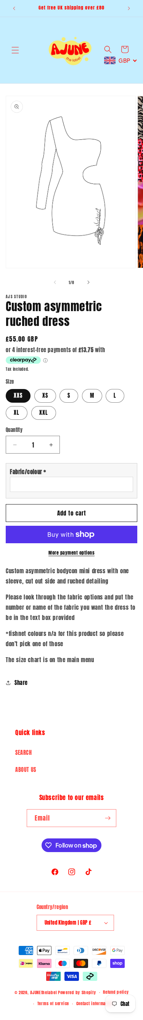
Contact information (94, 1003)
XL (16, 413)
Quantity (14, 429)
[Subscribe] (107, 818)
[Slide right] (88, 282)
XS (45, 396)
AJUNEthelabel (43, 992)
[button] (15, 50)
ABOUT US (25, 770)
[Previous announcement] (14, 8)
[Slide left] (55, 282)
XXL (43, 413)
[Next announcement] (129, 8)
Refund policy (116, 992)
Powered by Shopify (77, 992)
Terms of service (53, 1003)
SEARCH (23, 753)
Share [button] (21, 683)
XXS (18, 396)
